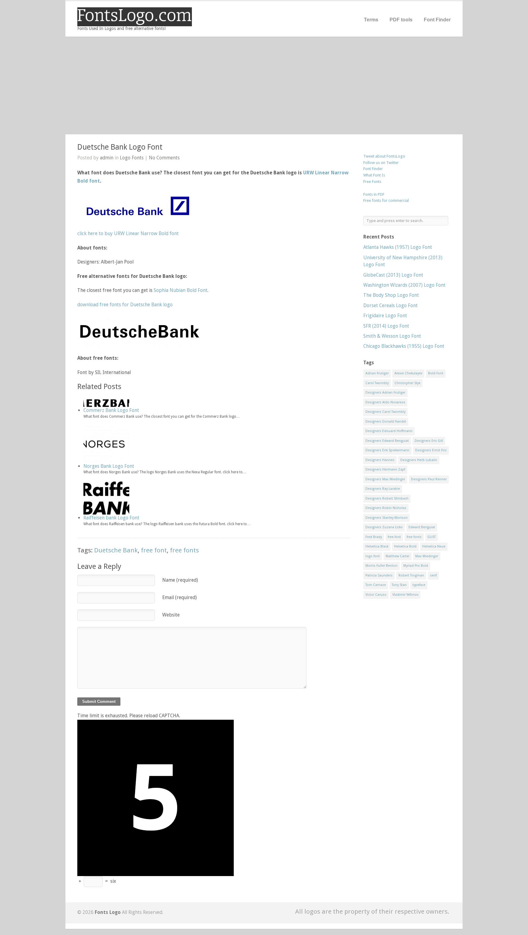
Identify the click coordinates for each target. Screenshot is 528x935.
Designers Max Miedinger (385, 479)
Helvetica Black (376, 546)
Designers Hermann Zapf (385, 469)
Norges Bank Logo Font (108, 466)
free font (154, 550)
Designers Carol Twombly (385, 412)
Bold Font (435, 373)
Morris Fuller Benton (381, 566)
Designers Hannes (379, 460)
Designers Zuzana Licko (384, 527)
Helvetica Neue (434, 546)
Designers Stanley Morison (386, 518)
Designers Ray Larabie (382, 489)
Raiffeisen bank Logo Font (111, 518)
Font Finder (437, 19)
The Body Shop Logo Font (391, 295)
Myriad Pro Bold (415, 566)
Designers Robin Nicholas (385, 508)
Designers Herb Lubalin (418, 460)
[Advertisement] (264, 85)
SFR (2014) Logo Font (386, 326)
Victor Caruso (376, 595)
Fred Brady (373, 537)
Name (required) (180, 580)
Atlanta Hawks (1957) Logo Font (397, 247)
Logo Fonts (132, 158)
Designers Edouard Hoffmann (389, 431)
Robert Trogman (411, 575)
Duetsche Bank (116, 550)
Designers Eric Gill (429, 441)
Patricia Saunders (379, 575)
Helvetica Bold (405, 546)
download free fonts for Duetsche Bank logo (125, 304)
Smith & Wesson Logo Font (392, 336)
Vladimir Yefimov (405, 595)
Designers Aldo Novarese (385, 402)
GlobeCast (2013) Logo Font (393, 275)
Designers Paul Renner (429, 479)
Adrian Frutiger (377, 373)
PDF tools (401, 19)
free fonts (184, 550)
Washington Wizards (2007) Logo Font (404, 285)
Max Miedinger (426, 556)
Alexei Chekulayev (408, 373)
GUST (431, 537)
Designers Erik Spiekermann (387, 450)
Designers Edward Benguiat (387, 441)
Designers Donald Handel (385, 422)
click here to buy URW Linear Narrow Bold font (128, 233)
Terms (371, 19)
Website (171, 615)
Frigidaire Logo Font (385, 315)
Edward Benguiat (422, 527)
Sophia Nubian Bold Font (180, 290)
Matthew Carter (397, 556)
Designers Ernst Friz (431, 450)
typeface (419, 585)
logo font (372, 556)
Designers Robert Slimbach (387, 498)
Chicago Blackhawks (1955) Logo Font (403, 346)
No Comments (164, 158)
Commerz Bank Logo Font (111, 410)
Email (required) (179, 597)
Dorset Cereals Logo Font (390, 305)
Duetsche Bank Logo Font (120, 147)
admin (106, 158)
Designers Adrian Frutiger (385, 393)
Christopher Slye (407, 383)
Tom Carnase (375, 585)
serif (433, 575)
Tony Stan (399, 585)
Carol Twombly (377, 383)
